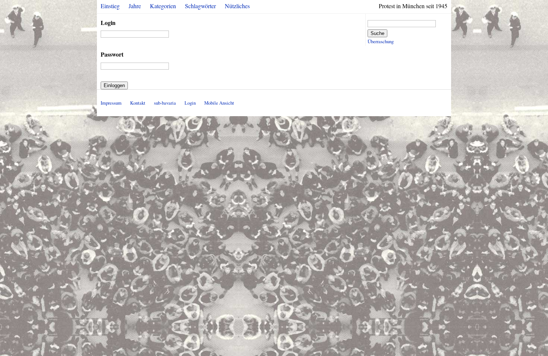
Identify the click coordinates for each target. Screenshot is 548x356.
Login (108, 22)
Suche (377, 33)
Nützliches (237, 6)
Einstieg (110, 6)
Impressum (111, 102)
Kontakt (137, 102)
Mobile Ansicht (219, 102)
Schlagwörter (200, 6)
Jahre (135, 6)
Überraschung (381, 41)
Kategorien (163, 6)
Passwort (112, 54)
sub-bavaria (165, 102)
